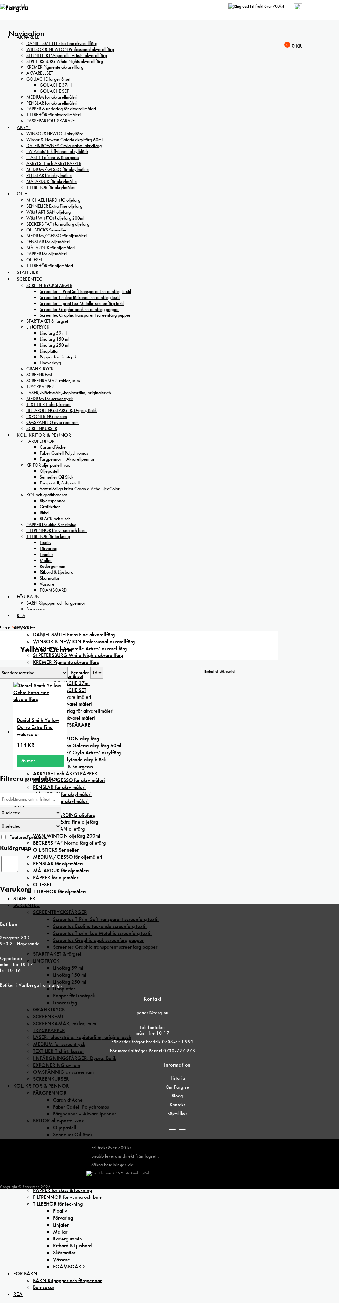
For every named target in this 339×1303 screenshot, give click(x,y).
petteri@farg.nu (153, 1013)
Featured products (28, 837)
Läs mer (27, 760)
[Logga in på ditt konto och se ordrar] (298, 10)
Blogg (177, 1096)
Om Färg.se (177, 1087)
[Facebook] (172, 1127)
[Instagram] (182, 1127)
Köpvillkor (177, 1113)
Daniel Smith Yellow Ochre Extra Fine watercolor (38, 727)
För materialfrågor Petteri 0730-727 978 (152, 1051)
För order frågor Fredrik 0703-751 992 (152, 1042)
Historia (177, 1078)
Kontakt (177, 1105)
